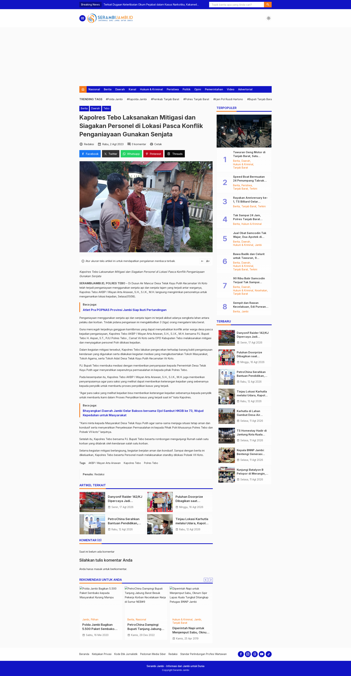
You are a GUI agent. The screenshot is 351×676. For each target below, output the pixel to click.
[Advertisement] (175, 55)
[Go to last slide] (206, 580)
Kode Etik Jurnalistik (125, 654)
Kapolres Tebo (132, 463)
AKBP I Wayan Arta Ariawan (104, 463)
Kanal (132, 89)
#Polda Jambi (114, 99)
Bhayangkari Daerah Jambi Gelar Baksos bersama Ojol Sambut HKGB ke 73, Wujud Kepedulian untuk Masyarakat (143, 413)
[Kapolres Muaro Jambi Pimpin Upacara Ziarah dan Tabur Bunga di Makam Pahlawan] (146, 601)
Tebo (106, 108)
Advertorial (245, 89)
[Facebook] (241, 654)
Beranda (84, 654)
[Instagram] (248, 654)
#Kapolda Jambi (137, 99)
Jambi (258, 245)
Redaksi (173, 654)
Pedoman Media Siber (153, 654)
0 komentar (139, 144)
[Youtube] (262, 654)
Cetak (158, 144)
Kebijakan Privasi (102, 654)
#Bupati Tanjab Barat (260, 99)
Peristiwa (173, 89)
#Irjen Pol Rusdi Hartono (228, 99)
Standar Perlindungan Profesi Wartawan (203, 654)
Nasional (94, 89)
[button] (268, 4)
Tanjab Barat (240, 168)
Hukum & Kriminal (151, 89)
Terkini (253, 189)
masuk (98, 569)
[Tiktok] (269, 654)
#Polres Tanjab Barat (196, 99)
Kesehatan (261, 290)
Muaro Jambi (153, 619)
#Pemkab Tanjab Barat (165, 99)
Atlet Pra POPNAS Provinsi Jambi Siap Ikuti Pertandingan (125, 310)
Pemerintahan (214, 89)
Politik (186, 89)
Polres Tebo (151, 463)
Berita (108, 89)
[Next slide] (211, 580)
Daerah (120, 89)
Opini (197, 89)
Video (230, 89)
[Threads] (255, 654)
